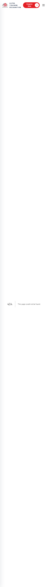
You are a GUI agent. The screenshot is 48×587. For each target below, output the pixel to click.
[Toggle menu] (43, 5)
